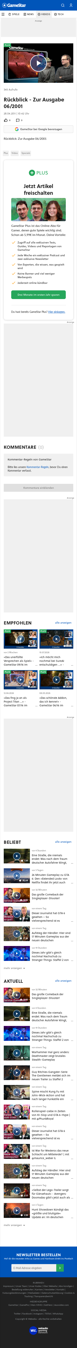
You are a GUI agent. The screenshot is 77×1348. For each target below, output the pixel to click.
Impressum (8, 1286)
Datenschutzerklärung (52, 1292)
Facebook (27, 1313)
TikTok (48, 1313)
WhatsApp (58, 1313)
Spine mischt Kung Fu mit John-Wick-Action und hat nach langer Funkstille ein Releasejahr (48, 1097)
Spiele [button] (16, 14)
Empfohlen (18, 623)
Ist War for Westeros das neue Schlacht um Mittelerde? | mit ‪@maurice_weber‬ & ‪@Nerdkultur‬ (50, 1156)
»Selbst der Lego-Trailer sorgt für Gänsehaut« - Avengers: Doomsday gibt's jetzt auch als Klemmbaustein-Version (51, 1195)
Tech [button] (61, 14)
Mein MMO (36, 1305)
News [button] (30, 14)
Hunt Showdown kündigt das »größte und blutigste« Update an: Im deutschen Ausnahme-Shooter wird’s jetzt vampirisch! (50, 1217)
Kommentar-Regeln (38, 467)
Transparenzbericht (43, 1296)
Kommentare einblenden (38, 488)
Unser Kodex (35, 1286)
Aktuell (13, 981)
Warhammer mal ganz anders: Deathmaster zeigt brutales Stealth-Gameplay (50, 1056)
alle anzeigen (63, 623)
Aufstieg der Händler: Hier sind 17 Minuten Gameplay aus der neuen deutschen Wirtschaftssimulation (51, 938)
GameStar (13, 1305)
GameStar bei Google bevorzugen (41, 129)
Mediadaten (34, 1292)
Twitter (17, 1313)
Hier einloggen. (56, 312)
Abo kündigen (66, 1286)
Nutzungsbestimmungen (14, 1292)
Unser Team (21, 1286)
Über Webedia (50, 1286)
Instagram (38, 1313)
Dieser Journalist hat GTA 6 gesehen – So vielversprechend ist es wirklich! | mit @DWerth (48, 918)
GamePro (24, 1305)
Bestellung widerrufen (22, 1289)
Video (15, 153)
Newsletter (49, 1289)
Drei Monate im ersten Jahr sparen (38, 295)
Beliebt (12, 842)
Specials (25, 153)
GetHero (48, 1305)
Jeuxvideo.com (61, 1305)
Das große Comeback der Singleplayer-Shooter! (47, 896)
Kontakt (60, 1289)
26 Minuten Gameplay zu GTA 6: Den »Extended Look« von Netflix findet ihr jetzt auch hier (50, 880)
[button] (63, 5)
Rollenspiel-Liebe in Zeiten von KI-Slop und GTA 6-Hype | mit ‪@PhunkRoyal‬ (51, 1115)
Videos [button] (45, 14)
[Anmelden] (60, 1268)
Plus (6, 153)
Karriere (39, 1289)
